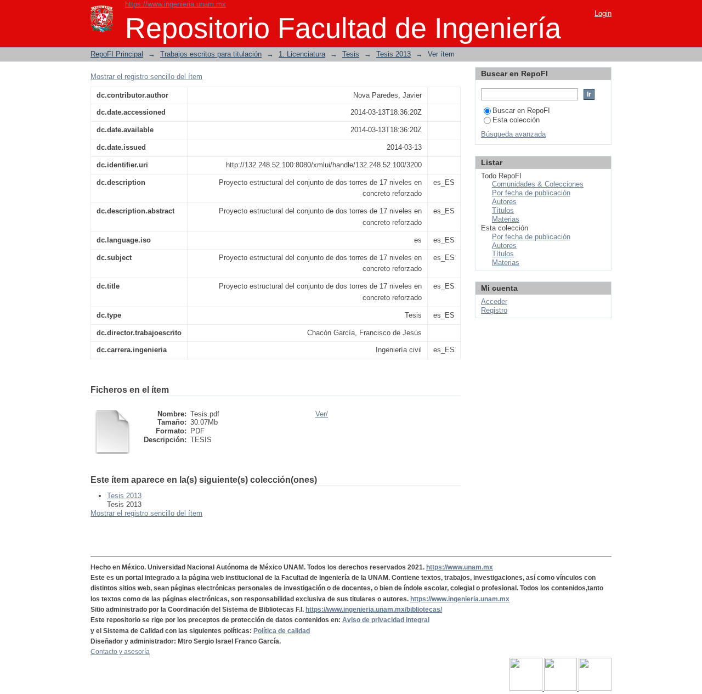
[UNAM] (526, 688)
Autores (504, 202)
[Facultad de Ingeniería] (561, 688)
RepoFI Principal (116, 54)
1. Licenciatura (302, 54)
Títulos (503, 210)
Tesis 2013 (393, 54)
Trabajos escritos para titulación (211, 54)
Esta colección (516, 120)
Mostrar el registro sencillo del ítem (146, 76)
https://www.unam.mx (459, 567)
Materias (505, 219)
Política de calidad (281, 631)
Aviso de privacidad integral (385, 620)
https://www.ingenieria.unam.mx (175, 4)
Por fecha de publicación (531, 193)
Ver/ (321, 414)
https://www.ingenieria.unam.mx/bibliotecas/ (373, 609)
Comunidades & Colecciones (538, 184)
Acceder (494, 301)
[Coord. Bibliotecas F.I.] (595, 688)
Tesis (350, 54)
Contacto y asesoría (120, 652)
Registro (494, 310)
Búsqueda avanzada (513, 134)
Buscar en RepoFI (521, 110)
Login (603, 13)
